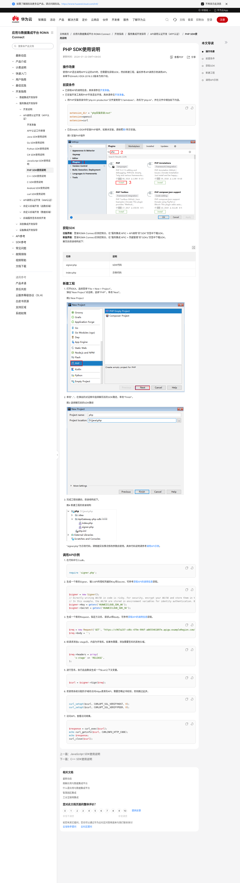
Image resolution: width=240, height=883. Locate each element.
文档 (182, 19)
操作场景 (210, 51)
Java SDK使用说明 (36, 136)
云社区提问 (86, 826)
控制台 (200, 19)
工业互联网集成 (71, 797)
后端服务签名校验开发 (34, 218)
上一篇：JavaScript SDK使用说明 (80, 754)
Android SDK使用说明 (38, 188)
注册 (222, 19)
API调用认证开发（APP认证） (36, 117)
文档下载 (21, 266)
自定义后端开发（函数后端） (37, 206)
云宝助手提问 (69, 826)
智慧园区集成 (69, 792)
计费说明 (21, 67)
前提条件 (210, 58)
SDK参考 (21, 242)
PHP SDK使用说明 (36, 170)
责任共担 (21, 289)
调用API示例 (212, 80)
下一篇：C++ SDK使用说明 (76, 759)
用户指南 (21, 79)
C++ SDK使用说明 (36, 176)
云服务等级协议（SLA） (30, 295)
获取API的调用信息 (143, 581)
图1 (124, 129)
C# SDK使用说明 (35, 154)
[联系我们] (175, 19)
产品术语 (21, 283)
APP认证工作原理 (36, 130)
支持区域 (21, 307)
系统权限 (21, 313)
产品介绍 (21, 61)
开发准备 (31, 124)
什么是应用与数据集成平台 (76, 788)
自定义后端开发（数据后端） (37, 212)
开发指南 (21, 91)
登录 (209, 19)
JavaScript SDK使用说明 (38, 162)
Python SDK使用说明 (38, 148)
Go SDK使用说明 (35, 142)
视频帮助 (21, 260)
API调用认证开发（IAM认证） (38, 200)
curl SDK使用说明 (36, 194)
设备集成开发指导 (29, 230)
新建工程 (210, 72)
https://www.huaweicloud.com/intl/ (80, 3)
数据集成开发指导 (29, 97)
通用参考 (21, 277)
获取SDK (210, 65)
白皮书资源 (22, 301)
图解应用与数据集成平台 (75, 783)
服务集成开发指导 (29, 103)
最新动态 (21, 55)
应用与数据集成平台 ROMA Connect (91, 34)
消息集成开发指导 (29, 224)
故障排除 (21, 254)
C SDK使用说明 (35, 182)
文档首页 (64, 34)
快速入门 (21, 73)
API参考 (20, 236)
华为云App (222, 10)
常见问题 (21, 248)
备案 (190, 19)
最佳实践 (21, 85)
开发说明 (27, 109)
